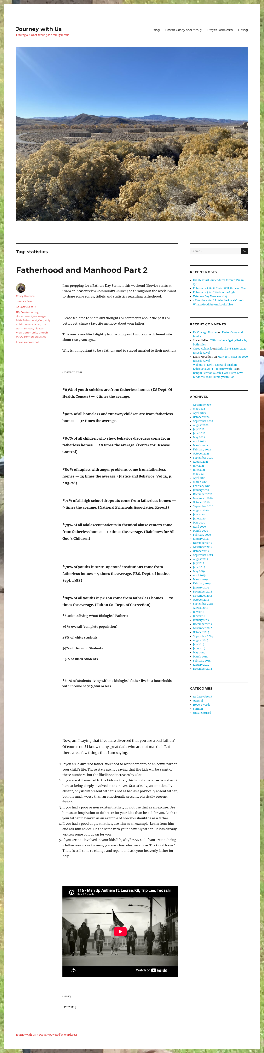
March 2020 (200, 530)
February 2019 (202, 583)
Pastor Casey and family (183, 30)
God (40, 320)
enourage (39, 316)
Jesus (27, 324)
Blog (156, 30)
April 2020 (199, 526)
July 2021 (198, 465)
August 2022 (201, 425)
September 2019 (203, 555)
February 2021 (201, 486)
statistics (40, 336)
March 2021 (200, 482)
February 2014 (201, 660)
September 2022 (203, 421)
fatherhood (30, 320)
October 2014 (201, 632)
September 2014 (203, 636)
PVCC (19, 336)
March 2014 (200, 656)
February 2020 (202, 534)
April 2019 (199, 575)
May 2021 (199, 474)
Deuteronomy (29, 312)
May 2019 (199, 571)
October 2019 (201, 551)
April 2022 (199, 441)
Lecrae (36, 324)
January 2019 (201, 587)
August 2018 (200, 608)
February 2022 (202, 449)
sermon (29, 336)
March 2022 (200, 445)
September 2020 (203, 506)
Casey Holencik (25, 296)
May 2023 (199, 409)
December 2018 (202, 591)
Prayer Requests (220, 30)
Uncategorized (202, 713)
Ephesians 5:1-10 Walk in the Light (214, 292)
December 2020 (202, 494)
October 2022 (201, 417)
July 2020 (198, 514)
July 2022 (198, 429)
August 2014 (200, 640)
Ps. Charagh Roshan (205, 332)
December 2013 (202, 668)
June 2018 (199, 616)
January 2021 (201, 490)
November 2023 (202, 405)
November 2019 (202, 547)
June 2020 (199, 518)
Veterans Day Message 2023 (210, 296)
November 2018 (202, 595)
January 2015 (201, 620)
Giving (243, 30)
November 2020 (203, 498)
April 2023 (199, 413)
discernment (24, 316)
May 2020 (199, 522)
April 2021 (199, 478)
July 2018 (198, 612)
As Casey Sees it (26, 306)
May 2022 (199, 437)
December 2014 (202, 624)
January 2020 (201, 539)
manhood (27, 328)
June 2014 (199, 648)
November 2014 (202, 628)
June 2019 (199, 567)
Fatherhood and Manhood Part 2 (82, 270)
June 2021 (199, 470)
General (198, 700)
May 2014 (199, 652)
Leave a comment (27, 342)
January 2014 (201, 664)
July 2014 (198, 644)
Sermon (198, 708)
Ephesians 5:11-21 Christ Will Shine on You (219, 288)
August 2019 (200, 559)
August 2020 (201, 510)
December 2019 (202, 543)
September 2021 (203, 457)
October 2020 (201, 502)
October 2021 (201, 453)
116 (18, 312)
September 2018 (203, 603)
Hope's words (201, 704)
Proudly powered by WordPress (58, 1034)
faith (19, 320)
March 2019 (200, 579)
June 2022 (199, 433)
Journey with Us (39, 29)
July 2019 (198, 563)
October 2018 (201, 599)
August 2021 (200, 461)
